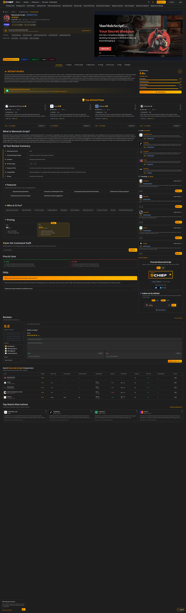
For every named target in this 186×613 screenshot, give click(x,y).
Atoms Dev (102, 106)
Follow (173, 305)
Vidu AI (146, 106)
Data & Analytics (129, 6)
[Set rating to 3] (32, 335)
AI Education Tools (150, 147)
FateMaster (146, 142)
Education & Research (142, 6)
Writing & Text (10, 6)
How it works (79, 65)
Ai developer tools (99, 112)
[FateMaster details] (50, 412)
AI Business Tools (150, 138)
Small (168, 300)
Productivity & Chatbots (103, 6)
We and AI (146, 168)
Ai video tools (8, 112)
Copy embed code (161, 310)
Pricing (101, 65)
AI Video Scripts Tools (27, 35)
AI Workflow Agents (147, 215)
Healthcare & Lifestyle (156, 6)
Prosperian (146, 151)
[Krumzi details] (141, 412)
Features (69, 65)
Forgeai (145, 243)
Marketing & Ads (67, 6)
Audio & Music (31, 6)
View (175, 377)
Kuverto (145, 228)
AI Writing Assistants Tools (65, 35)
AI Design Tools (150, 164)
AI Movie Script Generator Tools (40, 35)
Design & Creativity (117, 6)
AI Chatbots (149, 172)
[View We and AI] (140, 169)
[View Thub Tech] (140, 196)
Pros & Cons (111, 65)
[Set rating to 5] (36, 335)
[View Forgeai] (140, 243)
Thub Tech (145, 196)
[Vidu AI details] (142, 106)
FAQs (120, 65)
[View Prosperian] (140, 152)
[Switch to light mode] (152, 2)
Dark (158, 268)
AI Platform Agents (146, 199)
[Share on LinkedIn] (161, 288)
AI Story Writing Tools (53, 35)
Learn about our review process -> (60, 91)
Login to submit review (175, 361)
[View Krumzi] (140, 160)
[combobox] (13, 360)
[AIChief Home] (8, 2)
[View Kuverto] (140, 227)
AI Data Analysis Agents (147, 183)
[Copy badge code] (165, 288)
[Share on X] (158, 288)
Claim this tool (85, 30)
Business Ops (78, 6)
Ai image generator (54, 112)
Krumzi (145, 160)
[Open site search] (148, 2)
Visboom (56, 106)
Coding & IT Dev (41, 6)
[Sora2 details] (7, 106)
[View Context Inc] (140, 181)
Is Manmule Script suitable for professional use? (19, 288)
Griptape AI (146, 212)
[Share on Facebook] (156, 288)
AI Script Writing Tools (16, 35)
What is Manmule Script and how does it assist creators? (21, 278)
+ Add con (178, 353)
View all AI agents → (143, 257)
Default (163, 300)
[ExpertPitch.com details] (5, 412)
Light (163, 268)
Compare (41, 125)
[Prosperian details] (96, 412)
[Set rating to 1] (28, 335)
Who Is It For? (91, 65)
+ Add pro (100, 353)
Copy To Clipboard (156, 281)
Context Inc (146, 181)
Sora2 (10, 106)
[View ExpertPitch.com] (140, 135)
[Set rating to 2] (30, 335)
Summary (59, 65)
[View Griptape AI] (140, 212)
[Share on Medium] (163, 288)
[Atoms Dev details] (97, 106)
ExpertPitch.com (147, 134)
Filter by (6, 343)
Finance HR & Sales (88, 6)
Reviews (128, 65)
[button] (133, 250)
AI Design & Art (20, 6)
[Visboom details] (52, 106)
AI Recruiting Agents (147, 230)
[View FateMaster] (140, 143)
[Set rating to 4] (34, 335)
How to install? (166, 281)
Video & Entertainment (54, 6)
